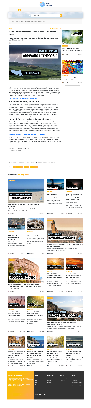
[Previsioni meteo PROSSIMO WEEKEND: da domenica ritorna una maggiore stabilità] (65, 230)
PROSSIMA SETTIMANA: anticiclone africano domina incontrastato (23, 205)
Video (48, 378)
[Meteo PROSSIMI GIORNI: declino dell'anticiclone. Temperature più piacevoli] (65, 308)
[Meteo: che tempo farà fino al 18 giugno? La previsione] (72, 66)
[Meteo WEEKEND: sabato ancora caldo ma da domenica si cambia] (55, 341)
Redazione (49, 382)
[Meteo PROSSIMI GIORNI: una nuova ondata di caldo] (26, 270)
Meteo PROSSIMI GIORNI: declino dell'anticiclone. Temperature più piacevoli (61, 323)
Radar (57, 10)
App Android (74, 380)
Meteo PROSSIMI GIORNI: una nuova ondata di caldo (23, 284)
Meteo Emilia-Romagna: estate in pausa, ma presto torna (33, 21)
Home (13, 21)
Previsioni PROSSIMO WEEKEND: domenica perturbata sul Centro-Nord (35, 313)
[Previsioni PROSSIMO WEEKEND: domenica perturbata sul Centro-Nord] (36, 302)
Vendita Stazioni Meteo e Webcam (77, 383)
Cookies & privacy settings (65, 378)
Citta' (36, 380)
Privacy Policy (62, 380)
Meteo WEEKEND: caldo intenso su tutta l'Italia (34, 235)
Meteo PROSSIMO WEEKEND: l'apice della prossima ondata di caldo (54, 275)
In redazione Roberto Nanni (17, 43)
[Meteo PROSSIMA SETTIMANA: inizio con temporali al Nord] (55, 184)
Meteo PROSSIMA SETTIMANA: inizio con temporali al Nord (53, 196)
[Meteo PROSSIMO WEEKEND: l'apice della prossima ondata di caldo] (55, 264)
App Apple (74, 378)
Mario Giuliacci (66, 54)
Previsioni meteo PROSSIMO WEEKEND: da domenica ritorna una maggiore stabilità (65, 245)
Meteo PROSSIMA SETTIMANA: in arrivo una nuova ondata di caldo (73, 275)
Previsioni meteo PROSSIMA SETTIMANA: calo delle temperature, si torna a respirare (35, 354)
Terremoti (37, 387)
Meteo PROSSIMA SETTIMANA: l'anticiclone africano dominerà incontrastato (15, 236)
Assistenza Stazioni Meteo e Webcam (77, 386)
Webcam (51, 10)
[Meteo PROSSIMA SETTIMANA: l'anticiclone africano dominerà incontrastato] (16, 224)
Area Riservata (41, 394)
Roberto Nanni (16, 152)
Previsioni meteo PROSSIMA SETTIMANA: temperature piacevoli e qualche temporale (16, 354)
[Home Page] (19, 10)
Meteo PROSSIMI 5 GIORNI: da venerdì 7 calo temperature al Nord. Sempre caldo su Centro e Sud (74, 196)
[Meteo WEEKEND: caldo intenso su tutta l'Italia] (36, 224)
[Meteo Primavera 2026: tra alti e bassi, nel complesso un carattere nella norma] (72, 37)
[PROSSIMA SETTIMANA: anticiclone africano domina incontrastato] (26, 190)
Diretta (36, 389)
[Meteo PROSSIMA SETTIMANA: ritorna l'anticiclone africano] (16, 302)
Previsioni (37, 378)
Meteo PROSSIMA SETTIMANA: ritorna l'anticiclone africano (14, 313)
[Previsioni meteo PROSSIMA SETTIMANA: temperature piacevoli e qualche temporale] (16, 341)
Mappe (36, 384)
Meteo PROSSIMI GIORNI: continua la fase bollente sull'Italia (73, 353)
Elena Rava (12, 213)
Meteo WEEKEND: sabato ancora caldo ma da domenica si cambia (54, 353)
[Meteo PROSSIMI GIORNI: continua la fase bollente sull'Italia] (74, 341)
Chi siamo (20, 394)
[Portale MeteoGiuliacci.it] (45, 4)
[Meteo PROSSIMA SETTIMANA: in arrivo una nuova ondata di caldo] (74, 264)
